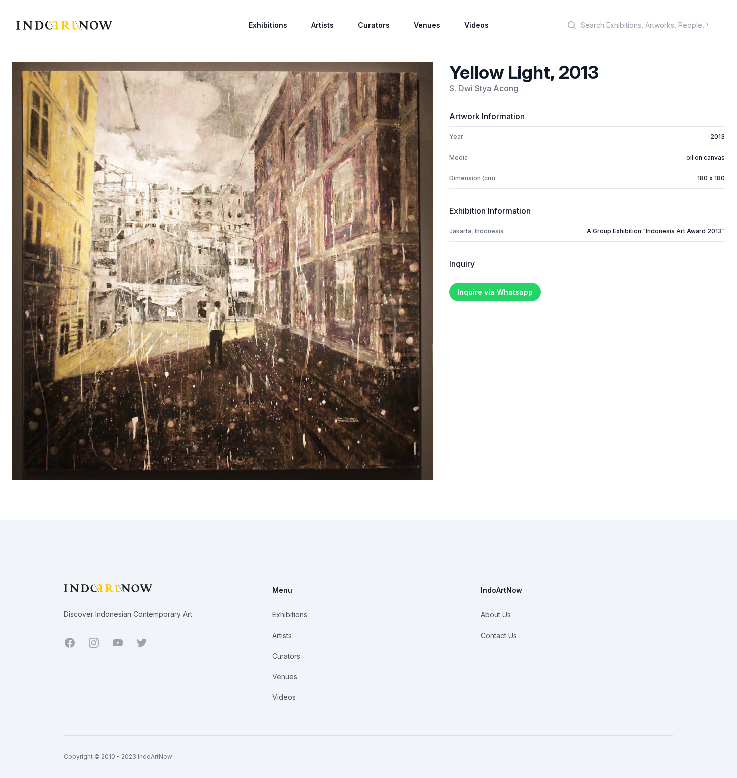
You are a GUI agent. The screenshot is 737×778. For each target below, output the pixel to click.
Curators (374, 25)
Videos (476, 25)
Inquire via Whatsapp (495, 292)
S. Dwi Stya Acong (483, 88)
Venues (427, 25)
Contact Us (499, 635)
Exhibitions (268, 25)
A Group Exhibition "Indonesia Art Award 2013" (656, 231)
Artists (322, 25)
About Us (496, 614)
